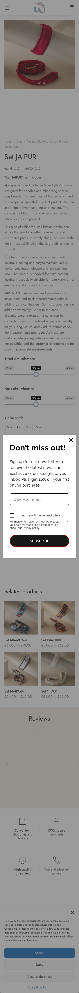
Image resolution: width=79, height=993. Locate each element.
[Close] (71, 440)
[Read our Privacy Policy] (66, 522)
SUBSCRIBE (39, 541)
